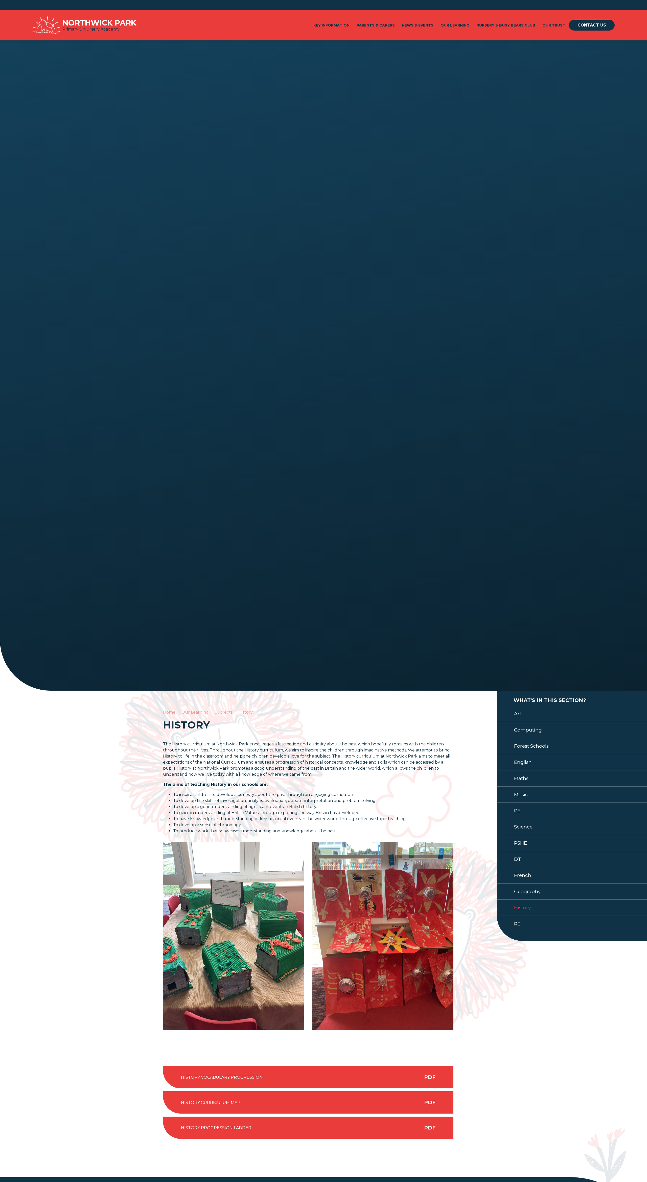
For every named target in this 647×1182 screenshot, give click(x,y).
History (246, 712)
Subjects (224, 712)
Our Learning (195, 712)
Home (169, 712)
